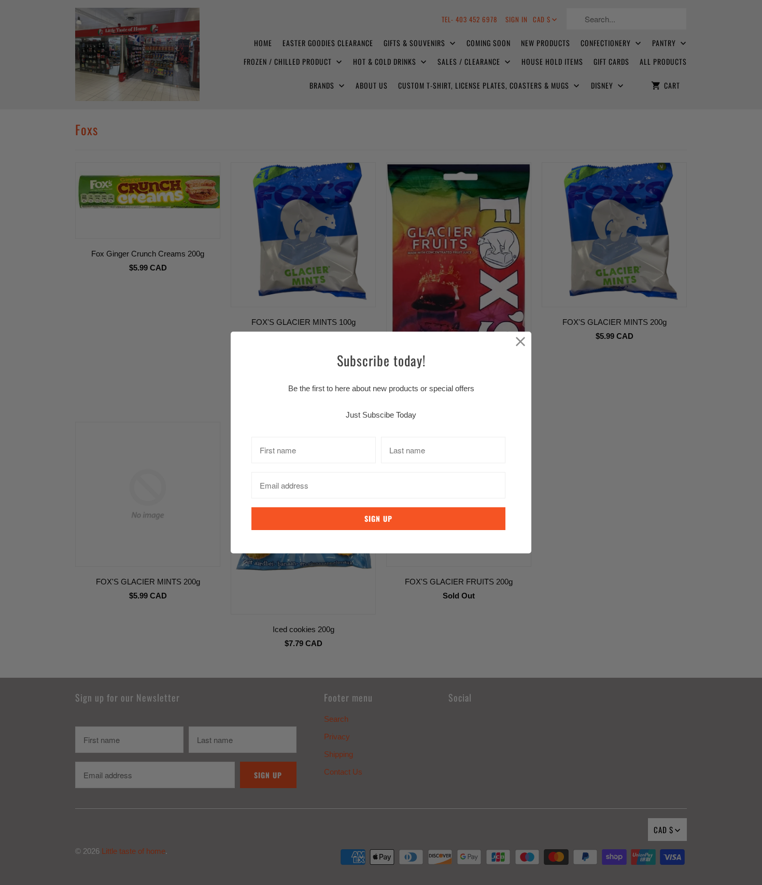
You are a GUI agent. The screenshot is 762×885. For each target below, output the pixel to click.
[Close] (521, 342)
